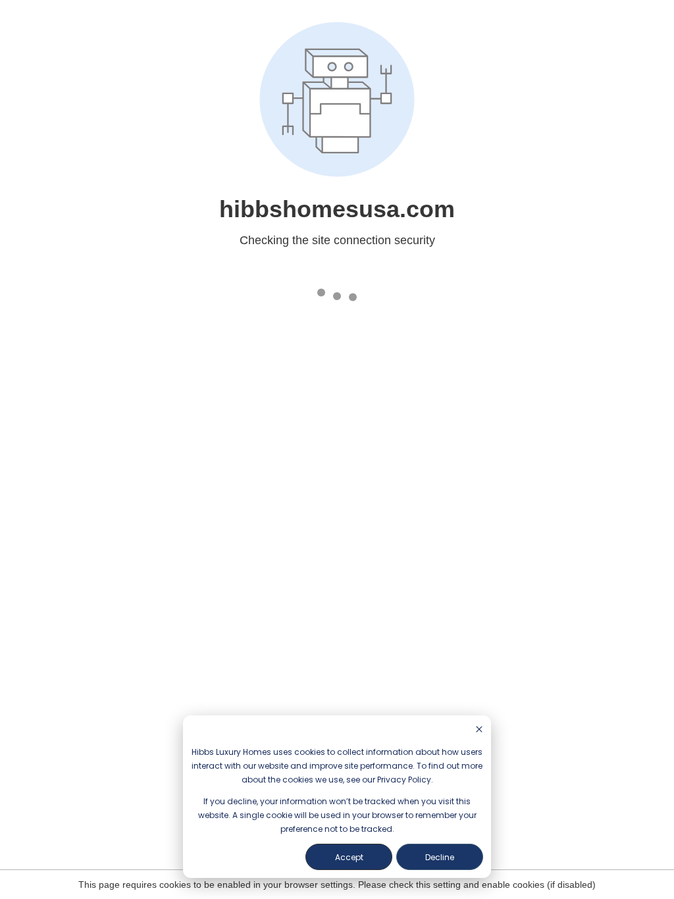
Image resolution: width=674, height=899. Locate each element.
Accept (349, 857)
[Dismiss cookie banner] (479, 730)
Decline (439, 857)
